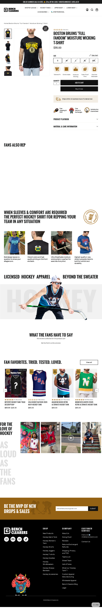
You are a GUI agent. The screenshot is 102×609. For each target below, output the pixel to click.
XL (85, 60)
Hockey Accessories (50, 574)
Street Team (67, 560)
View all (89, 362)
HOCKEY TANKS (45, 8)
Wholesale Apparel (69, 580)
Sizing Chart (67, 537)
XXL (93, 60)
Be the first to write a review (51, 343)
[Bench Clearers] (11, 10)
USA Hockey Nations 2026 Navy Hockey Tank (37, 403)
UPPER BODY (58, 8)
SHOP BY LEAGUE (31, 8)
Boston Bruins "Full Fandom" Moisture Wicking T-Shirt (11, 188)
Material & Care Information (65, 126)
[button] (75, 30)
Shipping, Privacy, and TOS (69, 552)
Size (75, 55)
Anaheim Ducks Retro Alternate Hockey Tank (60, 403)
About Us (65, 533)
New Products (48, 533)
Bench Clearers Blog (70, 584)
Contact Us (86, 542)
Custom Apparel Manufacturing (68, 575)
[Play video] (50, 438)
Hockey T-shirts (49, 554)
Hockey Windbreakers (48, 563)
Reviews (65, 541)
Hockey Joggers (49, 551)
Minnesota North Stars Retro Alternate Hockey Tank (86, 403)
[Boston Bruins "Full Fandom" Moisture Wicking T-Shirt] (12, 167)
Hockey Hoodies (49, 558)
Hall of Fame (66, 564)
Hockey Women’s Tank (49, 542)
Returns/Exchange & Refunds (70, 545)
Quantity (56, 81)
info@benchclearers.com (90, 537)
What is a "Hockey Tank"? (69, 569)
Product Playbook (61, 119)
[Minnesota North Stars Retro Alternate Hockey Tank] (86, 383)
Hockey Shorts (48, 547)
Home (6, 23)
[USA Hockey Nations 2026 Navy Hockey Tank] (39, 383)
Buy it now (79, 89)
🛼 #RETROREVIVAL (57, 12)
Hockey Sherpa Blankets (48, 569)
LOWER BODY (71, 8)
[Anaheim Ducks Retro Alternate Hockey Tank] (63, 383)
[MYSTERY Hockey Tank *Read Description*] (16, 383)
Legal (64, 588)
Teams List (66, 557)
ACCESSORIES (43, 12)
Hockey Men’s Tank (50, 537)
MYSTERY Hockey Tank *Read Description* (15, 403)
